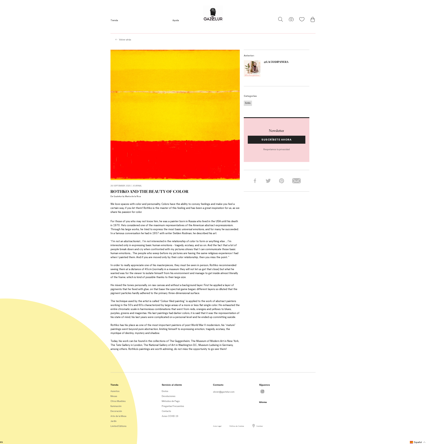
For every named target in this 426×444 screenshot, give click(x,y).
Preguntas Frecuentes (173, 406)
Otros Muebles (118, 401)
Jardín (113, 421)
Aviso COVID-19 (170, 416)
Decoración (116, 411)
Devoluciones (168, 396)
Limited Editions (118, 426)
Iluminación (115, 406)
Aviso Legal (217, 426)
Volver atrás (125, 39)
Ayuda (175, 20)
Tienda (114, 20)
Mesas (113, 396)
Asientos (114, 391)
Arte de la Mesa (118, 416)
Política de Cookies (236, 426)
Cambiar (259, 426)
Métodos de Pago (171, 401)
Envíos (165, 391)
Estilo (248, 103)
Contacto (166, 411)
